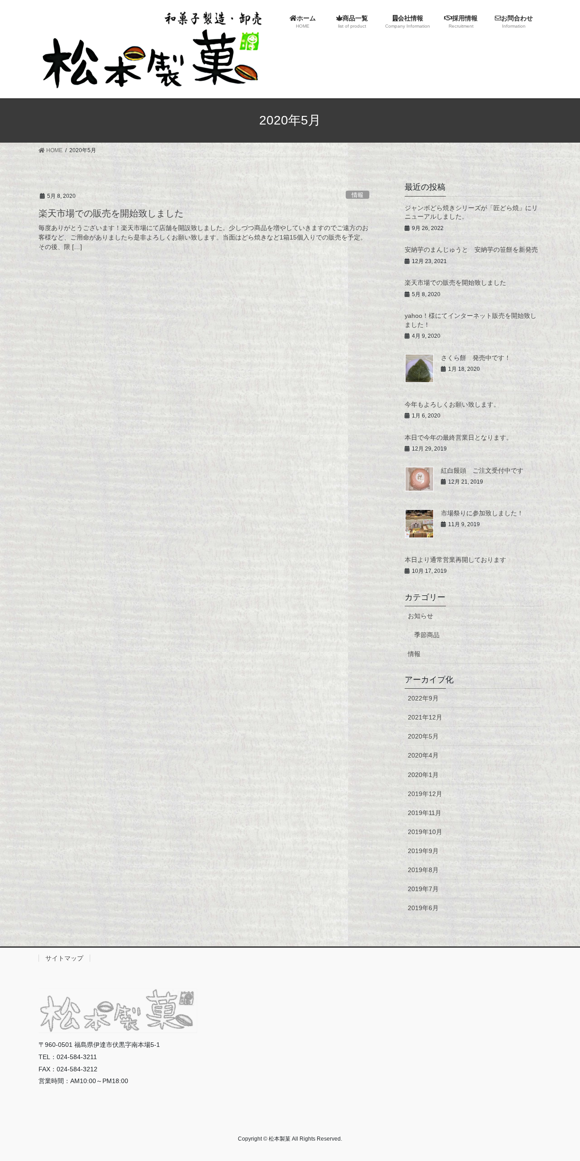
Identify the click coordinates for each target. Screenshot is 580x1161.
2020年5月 (423, 736)
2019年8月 (423, 869)
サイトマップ (64, 958)
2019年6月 (423, 908)
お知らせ (420, 615)
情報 (357, 195)
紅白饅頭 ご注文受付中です (482, 470)
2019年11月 (424, 812)
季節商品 (427, 634)
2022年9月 (423, 698)
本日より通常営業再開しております (455, 559)
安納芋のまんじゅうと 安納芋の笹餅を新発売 (471, 249)
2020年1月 (423, 774)
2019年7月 (423, 888)
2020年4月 (423, 755)
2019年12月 (425, 793)
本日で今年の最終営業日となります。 (458, 437)
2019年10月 (425, 831)
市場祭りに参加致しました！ (482, 513)
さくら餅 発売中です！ (476, 357)
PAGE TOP (557, 1118)
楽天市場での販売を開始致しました (111, 213)
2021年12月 (425, 717)
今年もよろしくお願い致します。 (452, 404)
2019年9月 (423, 850)
